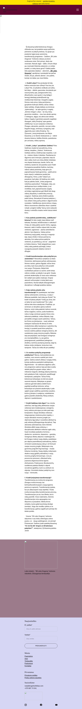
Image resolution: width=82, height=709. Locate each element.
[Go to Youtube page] (56, 705)
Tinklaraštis (29, 661)
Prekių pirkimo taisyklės (33, 678)
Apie (26, 659)
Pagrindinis (29, 656)
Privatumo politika (31, 675)
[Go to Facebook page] (41, 705)
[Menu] (77, 10)
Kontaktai (28, 666)
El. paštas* (28, 625)
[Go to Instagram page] (26, 705)
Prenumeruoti (41, 646)
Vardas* (27, 635)
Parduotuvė (29, 663)
